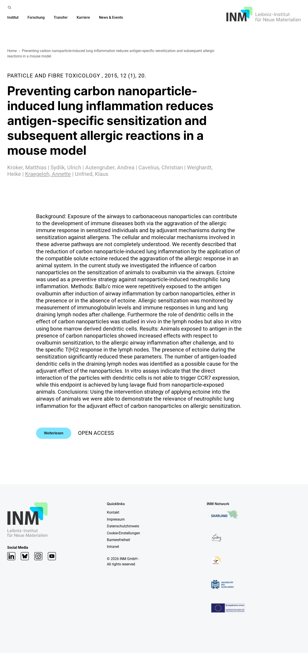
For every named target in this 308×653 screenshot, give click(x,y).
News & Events (111, 17)
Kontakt (113, 512)
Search (9, 7)
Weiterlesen (53, 433)
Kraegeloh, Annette (48, 174)
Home (12, 51)
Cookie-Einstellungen (123, 533)
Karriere (83, 17)
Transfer (61, 17)
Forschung (36, 17)
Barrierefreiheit (118, 540)
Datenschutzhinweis (123, 526)
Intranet (113, 546)
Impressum (116, 519)
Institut (12, 17)
